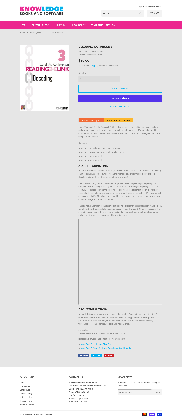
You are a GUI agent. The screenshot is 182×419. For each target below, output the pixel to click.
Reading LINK (35, 32)
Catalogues (25, 390)
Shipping (94, 65)
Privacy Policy (26, 393)
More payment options (120, 106)
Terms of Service (27, 405)
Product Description (91, 120)
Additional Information (118, 120)
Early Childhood (40, 25)
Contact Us (25, 386)
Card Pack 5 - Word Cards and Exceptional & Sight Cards (106, 348)
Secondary (78, 25)
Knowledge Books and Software (39, 414)
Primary (60, 25)
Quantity (82, 73)
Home (23, 25)
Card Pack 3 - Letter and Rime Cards (97, 344)
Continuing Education (103, 25)
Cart (156, 13)
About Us (24, 382)
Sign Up (156, 392)
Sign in (141, 7)
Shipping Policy (26, 401)
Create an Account (155, 7)
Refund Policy (26, 397)
